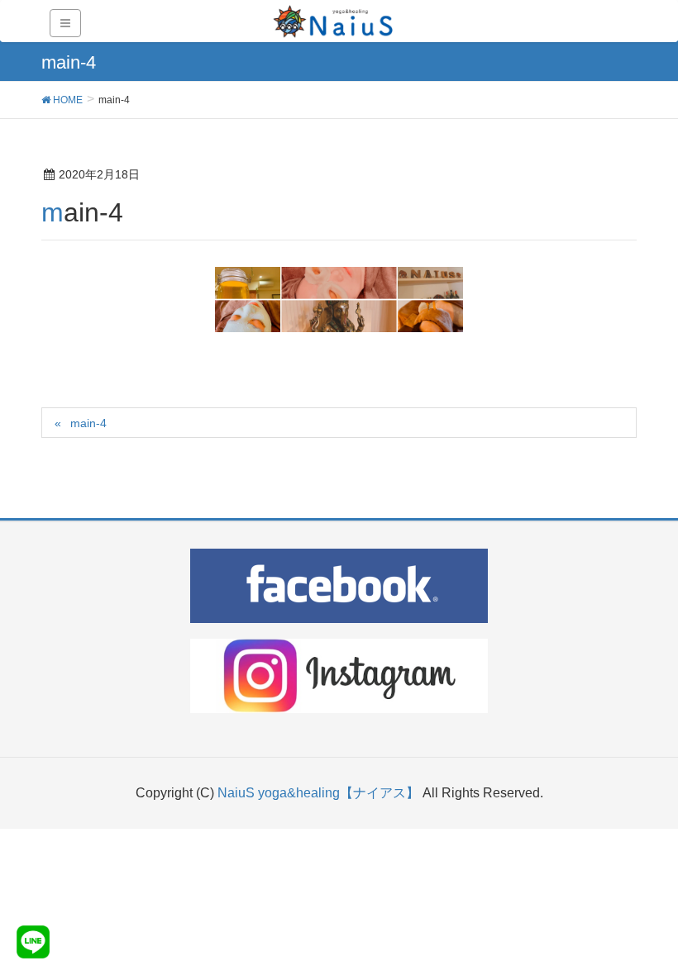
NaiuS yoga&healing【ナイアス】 (320, 793)
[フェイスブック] (339, 586)
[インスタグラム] (339, 676)
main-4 (88, 423)
